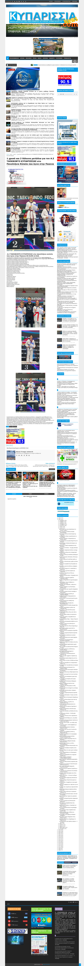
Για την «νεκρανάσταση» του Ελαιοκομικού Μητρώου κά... (67, 753)
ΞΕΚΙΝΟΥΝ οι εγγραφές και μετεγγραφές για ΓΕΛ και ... (68, 564)
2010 (59, 847)
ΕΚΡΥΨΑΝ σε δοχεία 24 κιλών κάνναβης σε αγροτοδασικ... (68, 592)
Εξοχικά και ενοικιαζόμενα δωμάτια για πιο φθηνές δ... (67, 748)
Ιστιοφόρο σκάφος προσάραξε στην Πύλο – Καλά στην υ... (68, 773)
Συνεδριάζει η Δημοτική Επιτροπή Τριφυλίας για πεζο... (68, 693)
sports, (23, 166)
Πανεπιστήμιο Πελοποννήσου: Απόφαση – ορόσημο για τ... (67, 691)
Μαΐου (60, 823)
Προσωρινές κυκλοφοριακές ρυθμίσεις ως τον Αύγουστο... (68, 622)
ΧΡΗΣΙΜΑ (45, 58)
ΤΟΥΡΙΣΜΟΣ (59, 58)
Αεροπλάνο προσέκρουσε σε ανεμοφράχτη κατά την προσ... (68, 734)
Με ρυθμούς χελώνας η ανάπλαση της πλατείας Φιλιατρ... (66, 649)
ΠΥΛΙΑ (34, 58)
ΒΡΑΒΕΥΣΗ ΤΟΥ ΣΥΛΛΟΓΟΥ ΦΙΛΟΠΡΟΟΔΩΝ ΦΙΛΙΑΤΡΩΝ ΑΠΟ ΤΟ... (68, 764)
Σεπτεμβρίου (62, 524)
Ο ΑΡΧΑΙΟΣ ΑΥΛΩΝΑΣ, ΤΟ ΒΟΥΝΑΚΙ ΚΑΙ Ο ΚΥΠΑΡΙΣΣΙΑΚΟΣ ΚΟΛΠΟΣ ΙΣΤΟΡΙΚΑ (65, 296)
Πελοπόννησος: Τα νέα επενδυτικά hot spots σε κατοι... (68, 599)
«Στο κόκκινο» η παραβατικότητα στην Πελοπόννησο (66, 803)
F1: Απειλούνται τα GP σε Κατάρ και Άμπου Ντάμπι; (67, 383)
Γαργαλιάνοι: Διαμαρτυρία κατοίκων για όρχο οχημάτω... (68, 550)
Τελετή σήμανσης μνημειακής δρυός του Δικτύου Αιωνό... (67, 704)
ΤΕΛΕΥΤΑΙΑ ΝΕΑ (60, 862)
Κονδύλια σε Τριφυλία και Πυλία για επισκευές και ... (66, 573)
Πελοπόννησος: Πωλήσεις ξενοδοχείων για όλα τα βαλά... (68, 543)
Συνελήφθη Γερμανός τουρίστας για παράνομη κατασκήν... (66, 594)
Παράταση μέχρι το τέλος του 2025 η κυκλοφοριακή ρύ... (66, 744)
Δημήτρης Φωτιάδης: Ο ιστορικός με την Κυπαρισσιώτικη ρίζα (65, 275)
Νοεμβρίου (61, 521)
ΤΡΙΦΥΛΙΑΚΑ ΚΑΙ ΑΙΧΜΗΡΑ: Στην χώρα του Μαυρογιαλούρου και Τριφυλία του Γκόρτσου (66, 370)
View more (52, 469)
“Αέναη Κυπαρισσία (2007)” (62, 286)
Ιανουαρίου (61, 828)
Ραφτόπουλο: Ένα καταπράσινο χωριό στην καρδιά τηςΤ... (68, 677)
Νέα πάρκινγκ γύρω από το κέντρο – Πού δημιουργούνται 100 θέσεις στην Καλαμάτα (65, 496)
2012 (59, 845)
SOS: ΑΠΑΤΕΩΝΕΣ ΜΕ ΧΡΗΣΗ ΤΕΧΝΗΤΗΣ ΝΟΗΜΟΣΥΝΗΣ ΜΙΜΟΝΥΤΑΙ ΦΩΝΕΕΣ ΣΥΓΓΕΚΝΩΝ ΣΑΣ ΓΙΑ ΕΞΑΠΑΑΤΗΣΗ (67, 439)
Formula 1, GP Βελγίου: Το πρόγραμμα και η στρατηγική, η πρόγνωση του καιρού (66, 382)
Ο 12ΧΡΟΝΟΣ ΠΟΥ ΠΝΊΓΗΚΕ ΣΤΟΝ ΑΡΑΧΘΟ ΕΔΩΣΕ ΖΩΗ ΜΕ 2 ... (68, 771)
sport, (20, 166)
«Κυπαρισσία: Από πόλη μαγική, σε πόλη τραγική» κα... (67, 686)
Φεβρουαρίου (62, 827)
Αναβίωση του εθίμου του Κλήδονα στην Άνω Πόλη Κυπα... (68, 642)
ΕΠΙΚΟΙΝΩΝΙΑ (57, 1)
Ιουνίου (61, 528)
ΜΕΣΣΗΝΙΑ (74, 1)
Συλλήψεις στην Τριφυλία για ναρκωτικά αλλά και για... (68, 787)
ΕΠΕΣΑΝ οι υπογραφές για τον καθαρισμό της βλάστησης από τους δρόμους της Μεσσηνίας (70, 319)
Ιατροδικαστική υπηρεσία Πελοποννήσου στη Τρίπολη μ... (68, 746)
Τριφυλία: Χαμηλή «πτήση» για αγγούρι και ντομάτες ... (67, 615)
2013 (59, 843)
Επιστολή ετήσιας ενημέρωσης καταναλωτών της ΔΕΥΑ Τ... (68, 778)
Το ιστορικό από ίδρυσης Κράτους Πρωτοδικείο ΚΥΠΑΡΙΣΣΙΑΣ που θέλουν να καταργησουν (66, 312)
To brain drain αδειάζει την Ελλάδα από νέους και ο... (68, 711)
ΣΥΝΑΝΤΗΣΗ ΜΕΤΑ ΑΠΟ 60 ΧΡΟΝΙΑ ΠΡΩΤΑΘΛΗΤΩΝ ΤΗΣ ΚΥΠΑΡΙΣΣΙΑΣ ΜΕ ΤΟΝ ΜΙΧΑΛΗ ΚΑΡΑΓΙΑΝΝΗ (46, 484)
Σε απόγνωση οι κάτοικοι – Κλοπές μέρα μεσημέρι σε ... (67, 714)
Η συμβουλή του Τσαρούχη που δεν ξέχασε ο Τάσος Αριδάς (66, 308)
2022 (59, 832)
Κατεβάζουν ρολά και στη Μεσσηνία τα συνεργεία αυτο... (67, 624)
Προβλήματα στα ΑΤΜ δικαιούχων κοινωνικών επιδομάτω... (66, 640)
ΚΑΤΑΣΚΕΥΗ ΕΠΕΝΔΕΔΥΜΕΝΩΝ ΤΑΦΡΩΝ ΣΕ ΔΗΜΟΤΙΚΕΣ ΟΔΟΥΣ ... (68, 721)
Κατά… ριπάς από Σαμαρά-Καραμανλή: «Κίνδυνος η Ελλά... (66, 767)
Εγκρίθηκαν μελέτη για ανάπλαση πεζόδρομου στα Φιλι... (68, 555)
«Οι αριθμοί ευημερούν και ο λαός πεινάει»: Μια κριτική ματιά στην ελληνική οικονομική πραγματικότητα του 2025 (66, 255)
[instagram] (25, 1)
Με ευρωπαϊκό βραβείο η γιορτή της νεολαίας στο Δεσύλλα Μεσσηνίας (67, 489)
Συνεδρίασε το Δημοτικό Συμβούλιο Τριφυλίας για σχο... (66, 578)
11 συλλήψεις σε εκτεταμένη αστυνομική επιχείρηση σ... (67, 679)
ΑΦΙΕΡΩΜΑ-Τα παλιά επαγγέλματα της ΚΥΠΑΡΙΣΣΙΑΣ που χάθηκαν (65, 310)
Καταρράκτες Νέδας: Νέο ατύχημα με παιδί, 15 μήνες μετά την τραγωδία (70, 887)
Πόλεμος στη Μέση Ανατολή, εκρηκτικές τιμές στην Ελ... (68, 762)
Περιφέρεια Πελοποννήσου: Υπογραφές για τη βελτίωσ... (68, 576)
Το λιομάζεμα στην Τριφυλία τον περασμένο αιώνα (67, 285)
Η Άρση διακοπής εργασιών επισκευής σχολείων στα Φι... (67, 727)
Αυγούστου (61, 525)
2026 (59, 517)
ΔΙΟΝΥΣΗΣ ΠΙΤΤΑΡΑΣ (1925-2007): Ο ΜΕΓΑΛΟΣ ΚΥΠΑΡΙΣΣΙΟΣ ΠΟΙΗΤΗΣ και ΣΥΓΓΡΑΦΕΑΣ (66, 279)
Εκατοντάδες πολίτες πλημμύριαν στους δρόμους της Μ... (67, 817)
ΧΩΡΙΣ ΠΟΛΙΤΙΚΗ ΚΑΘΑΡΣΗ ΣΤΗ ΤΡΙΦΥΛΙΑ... (66, 364)
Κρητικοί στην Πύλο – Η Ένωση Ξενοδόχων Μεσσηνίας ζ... (68, 776)
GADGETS (51, 58)
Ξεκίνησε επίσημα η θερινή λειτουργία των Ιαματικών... (67, 780)
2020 (59, 835)
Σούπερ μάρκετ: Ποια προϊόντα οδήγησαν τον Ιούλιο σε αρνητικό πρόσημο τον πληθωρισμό (66, 400)
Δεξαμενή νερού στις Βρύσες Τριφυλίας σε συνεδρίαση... (67, 707)
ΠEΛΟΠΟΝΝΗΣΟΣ (14, 58)
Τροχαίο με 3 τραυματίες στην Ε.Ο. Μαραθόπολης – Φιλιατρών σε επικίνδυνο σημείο (32, 97)
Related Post (11, 469)
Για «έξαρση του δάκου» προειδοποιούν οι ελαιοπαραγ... (68, 537)
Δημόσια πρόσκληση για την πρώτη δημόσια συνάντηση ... (68, 638)
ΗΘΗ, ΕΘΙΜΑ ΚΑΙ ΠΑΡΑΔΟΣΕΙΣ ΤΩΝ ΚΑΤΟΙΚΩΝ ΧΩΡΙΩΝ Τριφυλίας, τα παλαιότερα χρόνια (66, 273)
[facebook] (13, 1)
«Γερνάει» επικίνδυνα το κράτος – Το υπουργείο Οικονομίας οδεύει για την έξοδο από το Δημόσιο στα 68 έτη (67, 393)
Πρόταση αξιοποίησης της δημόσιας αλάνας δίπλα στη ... (68, 790)
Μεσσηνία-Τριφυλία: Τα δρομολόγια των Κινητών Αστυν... (67, 539)
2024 (59, 829)
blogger (14, 493)
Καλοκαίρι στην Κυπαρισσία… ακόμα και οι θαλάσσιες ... (67, 585)
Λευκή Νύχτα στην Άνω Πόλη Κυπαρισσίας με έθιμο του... (68, 626)
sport (11, 154)
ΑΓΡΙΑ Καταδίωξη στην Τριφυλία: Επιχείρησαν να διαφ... (68, 589)
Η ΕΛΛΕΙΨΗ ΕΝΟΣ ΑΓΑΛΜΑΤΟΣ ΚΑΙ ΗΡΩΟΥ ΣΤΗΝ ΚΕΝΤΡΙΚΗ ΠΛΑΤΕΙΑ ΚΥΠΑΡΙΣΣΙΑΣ (67, 292)
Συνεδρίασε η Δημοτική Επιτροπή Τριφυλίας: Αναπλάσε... (68, 633)
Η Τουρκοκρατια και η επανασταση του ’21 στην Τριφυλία (66, 294)
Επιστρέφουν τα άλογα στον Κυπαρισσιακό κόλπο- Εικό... (68, 553)
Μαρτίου (61, 826)
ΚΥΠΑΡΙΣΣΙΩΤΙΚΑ (66, 1)
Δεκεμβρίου (62, 520)
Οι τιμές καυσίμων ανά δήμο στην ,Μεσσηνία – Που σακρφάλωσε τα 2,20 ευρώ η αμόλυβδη (70, 326)
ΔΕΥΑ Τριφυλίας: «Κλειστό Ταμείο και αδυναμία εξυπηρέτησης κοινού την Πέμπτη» (66, 248)
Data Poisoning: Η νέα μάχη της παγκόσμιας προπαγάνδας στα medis (66, 415)
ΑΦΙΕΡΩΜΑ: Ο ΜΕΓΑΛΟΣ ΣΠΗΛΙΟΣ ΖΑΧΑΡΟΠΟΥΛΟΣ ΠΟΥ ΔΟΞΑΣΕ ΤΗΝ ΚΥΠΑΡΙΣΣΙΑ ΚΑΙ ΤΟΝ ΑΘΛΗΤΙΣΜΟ (67, 268)
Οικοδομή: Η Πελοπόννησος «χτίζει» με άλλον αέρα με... (68, 562)
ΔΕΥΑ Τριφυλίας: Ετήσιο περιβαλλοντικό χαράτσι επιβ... (67, 810)
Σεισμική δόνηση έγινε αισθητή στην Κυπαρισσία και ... (66, 601)
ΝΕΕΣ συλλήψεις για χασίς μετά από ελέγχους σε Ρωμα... (68, 647)
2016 (59, 840)
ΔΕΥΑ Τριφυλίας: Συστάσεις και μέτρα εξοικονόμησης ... (66, 532)
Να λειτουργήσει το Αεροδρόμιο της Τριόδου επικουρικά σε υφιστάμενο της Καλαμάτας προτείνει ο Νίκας (67, 491)
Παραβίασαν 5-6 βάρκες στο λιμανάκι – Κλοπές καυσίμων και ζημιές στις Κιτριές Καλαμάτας (66, 494)
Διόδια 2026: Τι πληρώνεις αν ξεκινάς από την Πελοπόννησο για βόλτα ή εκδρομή (70, 340)
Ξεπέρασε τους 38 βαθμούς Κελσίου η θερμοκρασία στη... (67, 732)
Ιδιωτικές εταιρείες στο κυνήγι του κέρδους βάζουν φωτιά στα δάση (67, 417)
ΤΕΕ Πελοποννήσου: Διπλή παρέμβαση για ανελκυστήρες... (67, 725)
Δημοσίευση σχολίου (12, 498)
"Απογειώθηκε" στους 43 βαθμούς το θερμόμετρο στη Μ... (66, 583)
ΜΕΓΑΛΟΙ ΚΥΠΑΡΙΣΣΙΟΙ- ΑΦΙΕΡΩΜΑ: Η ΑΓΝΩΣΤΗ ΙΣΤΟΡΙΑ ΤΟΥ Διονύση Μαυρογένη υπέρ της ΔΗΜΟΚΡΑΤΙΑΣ (67, 264)
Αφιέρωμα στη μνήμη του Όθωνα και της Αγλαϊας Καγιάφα (67, 290)
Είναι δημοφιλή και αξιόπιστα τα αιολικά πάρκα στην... (67, 635)
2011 (59, 846)
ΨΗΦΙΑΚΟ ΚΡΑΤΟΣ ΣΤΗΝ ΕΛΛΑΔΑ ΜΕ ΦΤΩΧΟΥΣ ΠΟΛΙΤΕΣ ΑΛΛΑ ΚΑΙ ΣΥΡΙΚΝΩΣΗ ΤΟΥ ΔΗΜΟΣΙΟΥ (67, 433)
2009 (59, 848)
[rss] (23, 1)
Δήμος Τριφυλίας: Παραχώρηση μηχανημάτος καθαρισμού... (68, 760)
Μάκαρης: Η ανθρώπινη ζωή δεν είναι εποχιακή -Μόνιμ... (66, 684)
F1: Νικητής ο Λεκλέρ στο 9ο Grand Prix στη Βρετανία (65, 385)
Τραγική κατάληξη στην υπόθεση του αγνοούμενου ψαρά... (66, 813)
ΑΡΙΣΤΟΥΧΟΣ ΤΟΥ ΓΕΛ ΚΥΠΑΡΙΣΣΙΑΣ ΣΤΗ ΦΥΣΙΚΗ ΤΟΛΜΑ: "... (67, 530)
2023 (59, 831)
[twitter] (15, 1)
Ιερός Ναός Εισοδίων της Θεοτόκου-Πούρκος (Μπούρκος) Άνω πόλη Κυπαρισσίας (66, 270)
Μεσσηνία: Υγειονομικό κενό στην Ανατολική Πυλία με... (68, 675)
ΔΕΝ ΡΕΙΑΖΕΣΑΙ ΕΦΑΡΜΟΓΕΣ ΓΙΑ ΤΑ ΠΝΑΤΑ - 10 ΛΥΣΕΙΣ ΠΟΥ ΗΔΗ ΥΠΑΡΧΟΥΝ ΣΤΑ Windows (67, 442)
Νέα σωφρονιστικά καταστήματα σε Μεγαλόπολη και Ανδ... (66, 652)
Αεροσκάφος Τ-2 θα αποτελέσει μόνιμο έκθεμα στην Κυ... (67, 610)
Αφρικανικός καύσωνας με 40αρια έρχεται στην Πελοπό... (68, 672)
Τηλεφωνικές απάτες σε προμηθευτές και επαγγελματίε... (67, 617)
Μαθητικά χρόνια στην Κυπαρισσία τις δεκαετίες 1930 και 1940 (66, 288)
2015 (59, 841)
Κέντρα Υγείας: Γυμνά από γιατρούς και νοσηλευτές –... (67, 571)
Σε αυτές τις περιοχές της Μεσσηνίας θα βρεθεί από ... (67, 801)
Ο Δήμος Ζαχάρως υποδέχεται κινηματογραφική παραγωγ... (65, 757)
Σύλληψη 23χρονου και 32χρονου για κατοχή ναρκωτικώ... (68, 688)
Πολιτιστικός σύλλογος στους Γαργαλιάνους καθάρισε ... (68, 716)
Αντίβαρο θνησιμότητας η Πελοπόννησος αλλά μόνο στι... (67, 709)
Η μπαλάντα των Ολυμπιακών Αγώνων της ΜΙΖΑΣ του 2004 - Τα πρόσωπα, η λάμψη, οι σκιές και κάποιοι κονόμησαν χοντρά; (67, 410)
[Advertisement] (70, 106)
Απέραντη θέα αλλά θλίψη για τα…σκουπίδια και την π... (68, 718)
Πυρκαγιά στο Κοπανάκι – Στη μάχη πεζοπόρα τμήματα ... (68, 548)
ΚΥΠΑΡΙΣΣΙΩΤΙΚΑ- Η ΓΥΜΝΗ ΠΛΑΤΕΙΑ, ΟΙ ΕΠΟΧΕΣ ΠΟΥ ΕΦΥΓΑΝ (67, 306)
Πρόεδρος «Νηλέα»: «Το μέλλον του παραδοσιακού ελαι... (66, 702)
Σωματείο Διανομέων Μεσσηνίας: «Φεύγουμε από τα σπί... (68, 557)
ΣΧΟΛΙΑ (74, 862)
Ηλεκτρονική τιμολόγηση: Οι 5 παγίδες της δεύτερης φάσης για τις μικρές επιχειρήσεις (67, 398)
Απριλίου (61, 824)
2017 (59, 838)
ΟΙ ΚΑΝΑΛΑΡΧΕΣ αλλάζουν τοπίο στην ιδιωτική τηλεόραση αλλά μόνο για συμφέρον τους (66, 413)
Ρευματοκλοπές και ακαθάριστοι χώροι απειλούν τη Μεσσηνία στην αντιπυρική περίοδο (25, 64)
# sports (14, 426)
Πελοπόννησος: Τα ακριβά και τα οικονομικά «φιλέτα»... (68, 783)
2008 (59, 850)
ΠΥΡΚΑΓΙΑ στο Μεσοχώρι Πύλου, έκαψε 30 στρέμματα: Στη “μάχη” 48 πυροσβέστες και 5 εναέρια (70, 894)
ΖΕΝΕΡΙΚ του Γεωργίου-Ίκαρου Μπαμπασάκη (66, 282)
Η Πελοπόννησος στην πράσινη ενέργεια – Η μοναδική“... (68, 822)
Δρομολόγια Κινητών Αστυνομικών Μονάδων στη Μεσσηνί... (68, 670)
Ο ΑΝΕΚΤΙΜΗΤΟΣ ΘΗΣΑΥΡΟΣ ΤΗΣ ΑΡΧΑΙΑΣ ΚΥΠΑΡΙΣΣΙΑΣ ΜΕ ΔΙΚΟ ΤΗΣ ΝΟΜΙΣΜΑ (66, 302)
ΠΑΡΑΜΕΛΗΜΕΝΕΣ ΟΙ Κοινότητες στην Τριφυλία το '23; (67, 366)
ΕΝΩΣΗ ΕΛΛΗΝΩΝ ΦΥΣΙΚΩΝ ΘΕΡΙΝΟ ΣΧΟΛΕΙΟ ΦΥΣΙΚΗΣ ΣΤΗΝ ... (66, 737)
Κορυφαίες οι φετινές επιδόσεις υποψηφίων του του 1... (68, 566)
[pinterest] (17, 1)
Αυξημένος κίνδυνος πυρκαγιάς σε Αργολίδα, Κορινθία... (68, 631)
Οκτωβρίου (61, 523)
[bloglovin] (19, 1)
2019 (59, 836)
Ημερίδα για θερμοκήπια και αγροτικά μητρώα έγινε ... (68, 580)
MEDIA (39, 58)
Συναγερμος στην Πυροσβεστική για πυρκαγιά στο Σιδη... (68, 665)
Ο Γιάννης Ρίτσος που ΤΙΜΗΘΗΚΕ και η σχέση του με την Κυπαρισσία (67, 277)
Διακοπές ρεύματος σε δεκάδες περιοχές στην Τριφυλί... (68, 606)
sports (14, 154)
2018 (59, 837)
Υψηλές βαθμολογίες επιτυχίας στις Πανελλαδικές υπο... (66, 603)
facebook (46, 493)
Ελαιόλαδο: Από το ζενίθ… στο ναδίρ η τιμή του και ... (68, 723)
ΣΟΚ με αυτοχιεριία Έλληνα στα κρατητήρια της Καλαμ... (68, 808)
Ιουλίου (61, 526)
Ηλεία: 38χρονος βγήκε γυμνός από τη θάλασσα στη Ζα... (67, 629)
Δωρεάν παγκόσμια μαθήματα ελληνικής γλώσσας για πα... (67, 741)
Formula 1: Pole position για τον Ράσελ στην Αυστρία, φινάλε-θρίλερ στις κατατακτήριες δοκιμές (67, 387)
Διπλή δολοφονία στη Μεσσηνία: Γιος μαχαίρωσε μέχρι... (67, 668)
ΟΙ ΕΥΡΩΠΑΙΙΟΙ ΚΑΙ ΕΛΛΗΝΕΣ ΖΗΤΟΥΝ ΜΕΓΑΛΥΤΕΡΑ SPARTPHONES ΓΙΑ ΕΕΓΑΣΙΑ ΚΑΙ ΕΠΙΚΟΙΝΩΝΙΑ (66, 436)
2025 (59, 519)
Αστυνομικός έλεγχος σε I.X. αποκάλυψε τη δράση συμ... (67, 569)
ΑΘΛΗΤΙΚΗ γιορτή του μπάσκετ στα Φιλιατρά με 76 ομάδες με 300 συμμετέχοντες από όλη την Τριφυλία (30, 485)
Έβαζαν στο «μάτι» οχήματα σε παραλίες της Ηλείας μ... (68, 656)
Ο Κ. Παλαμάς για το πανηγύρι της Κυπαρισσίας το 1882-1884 (67, 304)
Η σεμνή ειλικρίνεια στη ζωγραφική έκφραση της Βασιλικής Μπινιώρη (66, 281)
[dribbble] (21, 1)
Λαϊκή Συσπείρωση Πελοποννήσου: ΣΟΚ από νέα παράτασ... (68, 794)
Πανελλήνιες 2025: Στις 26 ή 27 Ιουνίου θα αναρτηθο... (67, 730)
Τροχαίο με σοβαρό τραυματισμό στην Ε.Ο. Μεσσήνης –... (67, 739)
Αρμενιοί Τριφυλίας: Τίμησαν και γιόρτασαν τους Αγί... (68, 796)
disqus (30, 493)
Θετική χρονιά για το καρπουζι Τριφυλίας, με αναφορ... (68, 769)
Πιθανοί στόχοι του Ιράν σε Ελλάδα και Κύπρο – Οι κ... (68, 661)
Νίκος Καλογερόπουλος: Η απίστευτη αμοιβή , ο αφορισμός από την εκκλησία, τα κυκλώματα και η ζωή (67, 299)
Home (8, 154)
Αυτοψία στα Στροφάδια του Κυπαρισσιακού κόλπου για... (68, 663)
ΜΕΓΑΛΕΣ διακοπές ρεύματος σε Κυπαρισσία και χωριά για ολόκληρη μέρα (66, 250)
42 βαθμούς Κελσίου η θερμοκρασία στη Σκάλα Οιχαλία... (67, 596)
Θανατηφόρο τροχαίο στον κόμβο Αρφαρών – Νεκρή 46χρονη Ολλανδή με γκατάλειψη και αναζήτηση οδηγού (66, 486)
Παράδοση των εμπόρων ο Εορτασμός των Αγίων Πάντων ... (67, 806)
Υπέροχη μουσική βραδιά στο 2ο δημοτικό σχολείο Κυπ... (67, 755)
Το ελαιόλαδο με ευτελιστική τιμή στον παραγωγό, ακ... (67, 654)
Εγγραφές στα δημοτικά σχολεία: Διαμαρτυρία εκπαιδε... (68, 799)
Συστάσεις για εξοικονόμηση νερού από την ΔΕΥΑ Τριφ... (68, 700)
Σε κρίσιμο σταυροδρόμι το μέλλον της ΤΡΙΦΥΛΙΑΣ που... (67, 608)
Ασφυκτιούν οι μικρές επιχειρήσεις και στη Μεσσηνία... (67, 546)
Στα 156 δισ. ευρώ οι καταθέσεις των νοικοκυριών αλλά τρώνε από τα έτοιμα (67, 396)
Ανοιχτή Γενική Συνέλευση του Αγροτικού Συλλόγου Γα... (67, 792)
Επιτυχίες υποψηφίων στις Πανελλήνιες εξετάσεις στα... (67, 587)
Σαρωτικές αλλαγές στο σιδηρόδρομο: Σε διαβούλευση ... (67, 819)
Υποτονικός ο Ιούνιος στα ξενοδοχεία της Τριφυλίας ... (67, 534)
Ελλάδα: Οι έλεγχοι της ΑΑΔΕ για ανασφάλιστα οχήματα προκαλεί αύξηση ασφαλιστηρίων (66, 403)
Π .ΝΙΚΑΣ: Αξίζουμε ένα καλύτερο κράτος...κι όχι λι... (68, 560)
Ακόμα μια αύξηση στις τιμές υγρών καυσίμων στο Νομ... (68, 750)
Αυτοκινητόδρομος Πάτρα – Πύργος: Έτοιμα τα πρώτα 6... (68, 619)
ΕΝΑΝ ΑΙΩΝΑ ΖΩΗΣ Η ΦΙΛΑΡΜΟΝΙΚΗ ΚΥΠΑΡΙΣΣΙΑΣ (64, 284)
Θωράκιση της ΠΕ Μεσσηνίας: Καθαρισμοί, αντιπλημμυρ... (67, 681)
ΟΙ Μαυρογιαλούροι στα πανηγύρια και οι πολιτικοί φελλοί (67, 368)
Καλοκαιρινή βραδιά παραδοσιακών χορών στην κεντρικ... (67, 645)
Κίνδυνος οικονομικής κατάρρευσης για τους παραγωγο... (68, 658)
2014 (59, 842)
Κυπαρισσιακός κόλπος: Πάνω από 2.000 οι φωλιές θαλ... (67, 612)
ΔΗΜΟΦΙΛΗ (67, 862)
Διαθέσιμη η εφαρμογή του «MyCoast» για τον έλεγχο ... (68, 785)
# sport (11, 426)
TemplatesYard (46, 964)
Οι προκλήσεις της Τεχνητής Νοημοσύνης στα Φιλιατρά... (68, 541)
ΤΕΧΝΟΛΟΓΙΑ (67, 58)
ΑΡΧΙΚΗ (51, 1)
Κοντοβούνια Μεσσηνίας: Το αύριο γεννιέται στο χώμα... (68, 695)
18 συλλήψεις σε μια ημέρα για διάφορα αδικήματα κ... (67, 815)
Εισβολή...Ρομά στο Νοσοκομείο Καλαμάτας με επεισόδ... (68, 698)
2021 (59, 833)
